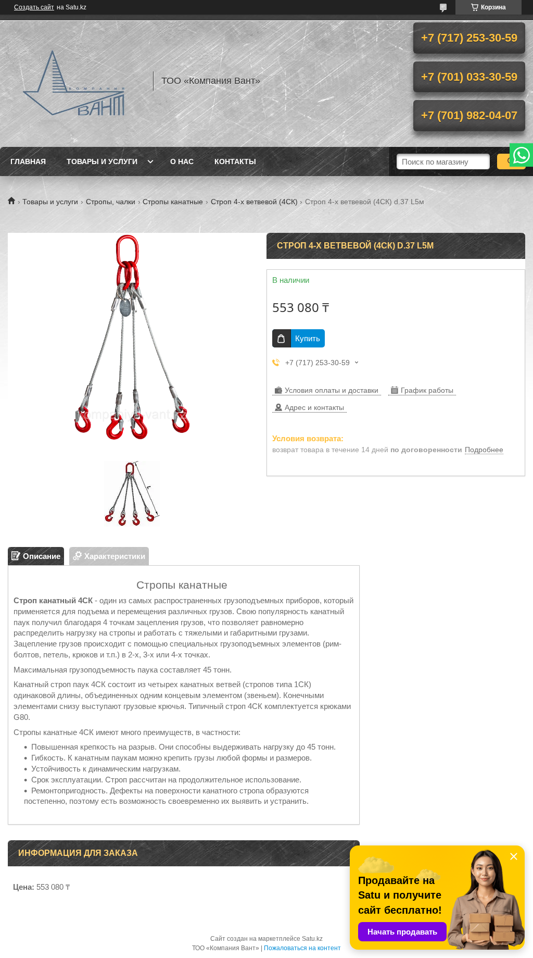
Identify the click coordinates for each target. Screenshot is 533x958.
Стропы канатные (173, 201)
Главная (28, 161)
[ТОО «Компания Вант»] (75, 80)
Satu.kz (312, 938)
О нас (182, 161)
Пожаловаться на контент (302, 948)
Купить (307, 338)
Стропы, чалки (110, 201)
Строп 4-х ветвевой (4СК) (254, 201)
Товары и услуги (102, 161)
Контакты (235, 161)
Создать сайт (34, 7)
